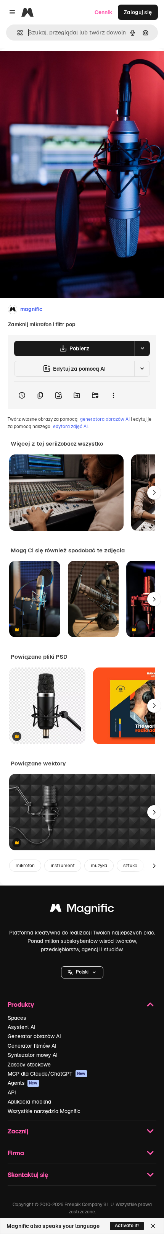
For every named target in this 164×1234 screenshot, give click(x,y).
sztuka (130, 866)
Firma (16, 1153)
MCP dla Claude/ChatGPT (46, 1073)
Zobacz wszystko (80, 443)
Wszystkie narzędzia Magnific (44, 1111)
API (12, 1092)
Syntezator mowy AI (33, 1055)
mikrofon (25, 866)
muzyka (99, 866)
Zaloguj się (138, 12)
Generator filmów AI (32, 1045)
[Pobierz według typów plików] (142, 348)
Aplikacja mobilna (29, 1101)
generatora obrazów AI (105, 419)
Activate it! (127, 1226)
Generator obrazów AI (34, 1036)
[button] (82, 972)
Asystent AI (21, 1027)
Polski (82, 972)
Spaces (17, 1017)
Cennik (104, 12)
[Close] (153, 1226)
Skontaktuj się (28, 1175)
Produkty (21, 1004)
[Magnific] (82, 910)
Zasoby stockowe (29, 1064)
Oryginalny (52, 65)
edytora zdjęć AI (70, 426)
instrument (63, 866)
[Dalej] (154, 492)
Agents (22, 1082)
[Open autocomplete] (16, 33)
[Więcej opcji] (113, 395)
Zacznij (18, 1131)
